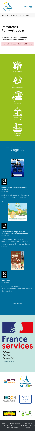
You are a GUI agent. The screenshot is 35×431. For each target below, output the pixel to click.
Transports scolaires (17, 102)
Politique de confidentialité (25, 425)
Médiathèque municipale (17, 118)
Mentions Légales (7, 425)
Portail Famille (17, 72)
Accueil (5, 15)
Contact (28, 427)
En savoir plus (9, 362)
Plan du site (28, 423)
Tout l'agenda (17, 303)
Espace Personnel (15, 423)
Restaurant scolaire (17, 134)
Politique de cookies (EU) (13, 427)
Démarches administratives (17, 87)
